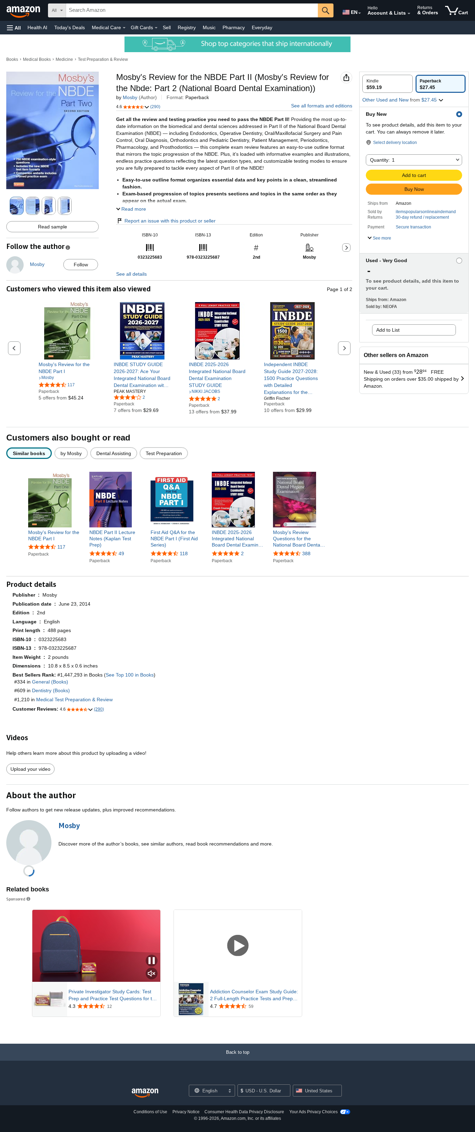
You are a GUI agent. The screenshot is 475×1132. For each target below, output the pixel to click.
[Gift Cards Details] (156, 28)
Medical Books (37, 59)
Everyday (262, 27)
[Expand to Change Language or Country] (359, 13)
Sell (167, 27)
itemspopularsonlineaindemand (426, 211)
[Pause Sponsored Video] (152, 961)
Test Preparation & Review (103, 59)
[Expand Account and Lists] (409, 13)
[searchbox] (192, 10)
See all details (131, 274)
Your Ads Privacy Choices (313, 1111)
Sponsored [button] (15, 899)
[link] (67, 368)
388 (306, 553)
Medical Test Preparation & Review (74, 699)
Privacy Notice (186, 1111)
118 (184, 553)
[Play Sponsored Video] (238, 945)
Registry (187, 27)
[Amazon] (24, 10)
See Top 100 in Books (130, 675)
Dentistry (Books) (51, 690)
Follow (81, 264)
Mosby (130, 97)
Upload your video (30, 769)
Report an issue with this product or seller (170, 221)
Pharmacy (234, 27)
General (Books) (50, 682)
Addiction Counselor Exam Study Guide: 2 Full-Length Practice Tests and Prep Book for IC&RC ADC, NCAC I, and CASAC (254, 995)
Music (209, 27)
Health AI (37, 27)
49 (121, 553)
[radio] (387, 83)
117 (61, 547)
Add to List (388, 330)
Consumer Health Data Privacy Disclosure (244, 1111)
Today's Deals (69, 27)
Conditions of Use (150, 1111)
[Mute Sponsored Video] (152, 974)
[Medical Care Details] (124, 28)
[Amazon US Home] (145, 1093)
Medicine (64, 59)
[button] (14, 27)
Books (12, 59)
